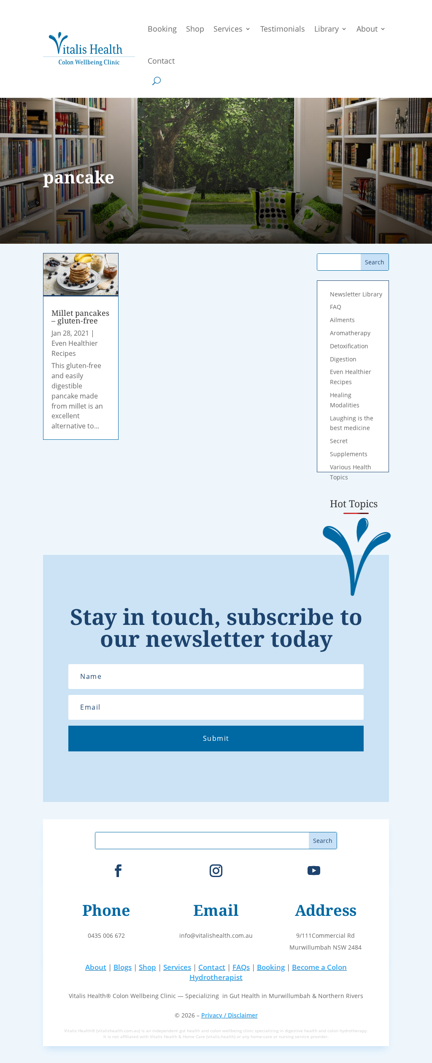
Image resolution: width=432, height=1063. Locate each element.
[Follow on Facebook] (118, 870)
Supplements (348, 454)
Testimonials (282, 29)
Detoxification (349, 346)
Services (228, 29)
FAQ (335, 307)
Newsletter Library (356, 294)
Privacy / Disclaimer (229, 1015)
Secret (339, 441)
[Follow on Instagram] (216, 870)
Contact (161, 61)
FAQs (241, 967)
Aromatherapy (350, 333)
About (367, 29)
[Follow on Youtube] (314, 870)
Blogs (122, 967)
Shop (195, 29)
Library (326, 29)
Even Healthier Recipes (74, 348)
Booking (162, 29)
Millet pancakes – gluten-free (80, 317)
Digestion (343, 359)
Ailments (342, 320)
